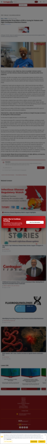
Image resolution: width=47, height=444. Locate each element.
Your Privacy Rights (8, 441)
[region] (23, 438)
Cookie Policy (8, 439)
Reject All (42, 441)
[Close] (45, 435)
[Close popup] (44, 217)
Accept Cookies (34, 441)
